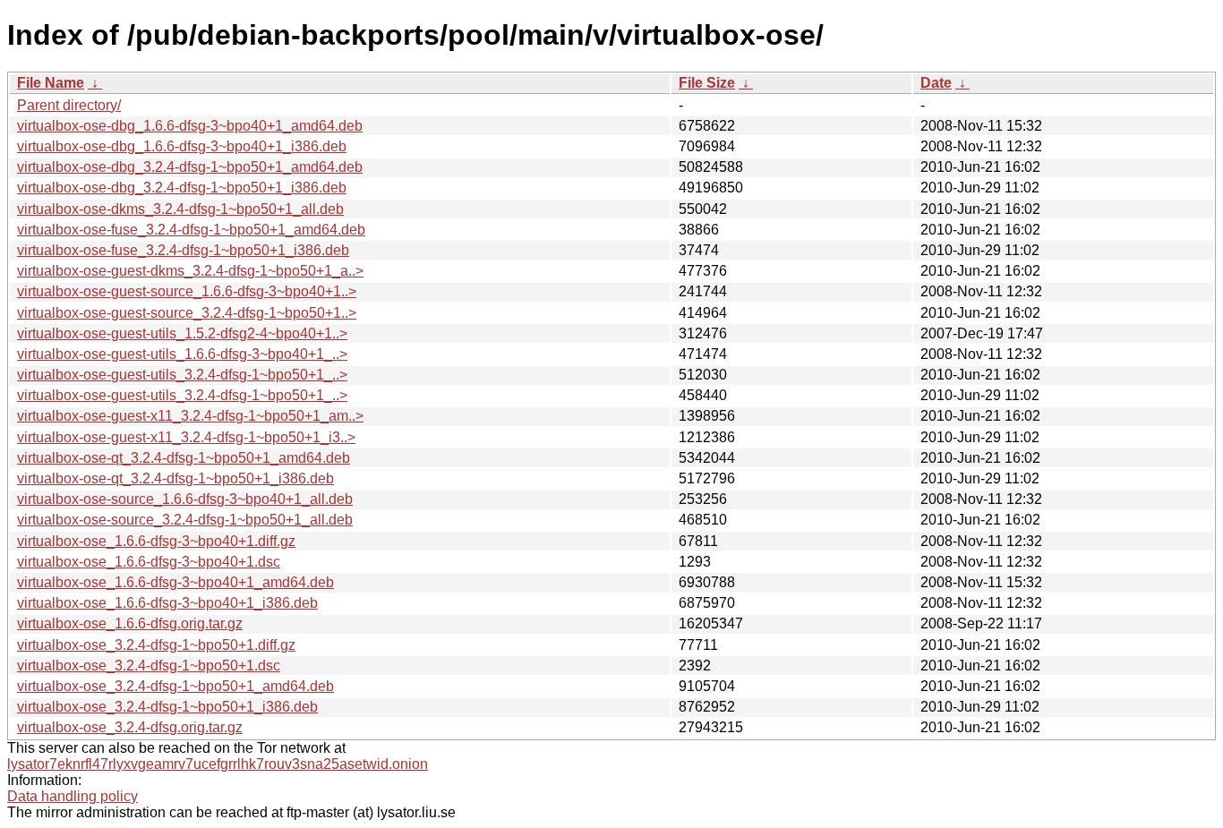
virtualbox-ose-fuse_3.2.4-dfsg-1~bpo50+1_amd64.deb (191, 229)
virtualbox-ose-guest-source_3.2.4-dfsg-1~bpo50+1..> (186, 312)
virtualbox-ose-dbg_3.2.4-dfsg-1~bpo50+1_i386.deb (181, 187)
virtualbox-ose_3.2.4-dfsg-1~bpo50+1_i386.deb (167, 706)
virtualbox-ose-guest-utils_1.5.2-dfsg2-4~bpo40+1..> (182, 333)
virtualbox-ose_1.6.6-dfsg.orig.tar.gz (130, 623)
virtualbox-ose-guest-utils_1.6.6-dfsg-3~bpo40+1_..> (182, 354)
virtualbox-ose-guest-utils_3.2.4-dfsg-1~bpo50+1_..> (182, 374)
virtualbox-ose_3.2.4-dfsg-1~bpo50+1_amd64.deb (175, 686)
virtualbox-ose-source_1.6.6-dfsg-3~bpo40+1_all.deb (185, 499)
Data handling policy (72, 796)
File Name (50, 82)
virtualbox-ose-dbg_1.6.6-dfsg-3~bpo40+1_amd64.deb (190, 125)
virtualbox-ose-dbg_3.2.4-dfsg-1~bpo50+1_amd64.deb (190, 167)
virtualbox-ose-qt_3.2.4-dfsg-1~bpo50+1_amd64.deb (183, 457)
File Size (707, 82)
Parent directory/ (69, 105)
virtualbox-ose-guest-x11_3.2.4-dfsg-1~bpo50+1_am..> (190, 415)
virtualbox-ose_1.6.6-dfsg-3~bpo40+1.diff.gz (156, 541)
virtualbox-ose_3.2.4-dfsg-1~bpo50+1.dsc (148, 665)
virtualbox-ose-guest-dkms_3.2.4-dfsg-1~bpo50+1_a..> (190, 270)
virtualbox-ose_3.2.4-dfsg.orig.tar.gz (130, 727)
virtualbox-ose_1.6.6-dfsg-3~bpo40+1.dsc (148, 561)
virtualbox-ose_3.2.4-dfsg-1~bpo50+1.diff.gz (156, 645)
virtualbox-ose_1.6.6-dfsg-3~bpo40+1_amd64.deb (175, 582)
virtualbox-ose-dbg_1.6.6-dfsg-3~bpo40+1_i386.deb (181, 146)
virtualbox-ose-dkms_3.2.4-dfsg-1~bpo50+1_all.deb (180, 209)
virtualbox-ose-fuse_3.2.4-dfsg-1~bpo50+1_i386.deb (183, 250)
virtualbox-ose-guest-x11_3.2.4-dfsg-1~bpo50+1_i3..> (186, 437)
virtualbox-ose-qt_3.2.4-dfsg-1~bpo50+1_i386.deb (175, 478)
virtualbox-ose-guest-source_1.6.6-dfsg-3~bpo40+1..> (186, 291)
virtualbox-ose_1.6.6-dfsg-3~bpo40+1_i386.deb (167, 602)
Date (936, 82)
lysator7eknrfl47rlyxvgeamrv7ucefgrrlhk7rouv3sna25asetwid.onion (217, 764)
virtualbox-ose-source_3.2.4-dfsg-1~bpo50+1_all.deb (185, 519)
